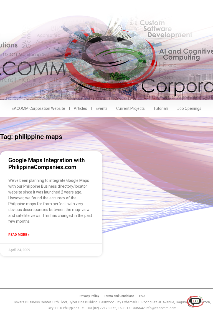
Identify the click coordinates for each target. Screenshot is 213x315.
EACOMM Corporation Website (38, 108)
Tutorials (161, 108)
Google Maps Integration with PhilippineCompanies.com (46, 163)
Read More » (19, 235)
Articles (80, 108)
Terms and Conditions (119, 296)
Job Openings (189, 108)
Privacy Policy (89, 296)
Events (102, 108)
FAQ (142, 296)
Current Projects (130, 108)
